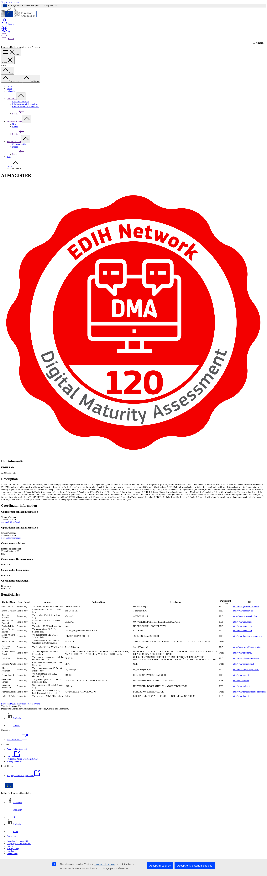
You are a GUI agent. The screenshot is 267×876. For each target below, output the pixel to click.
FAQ (9, 156)
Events (15, 126)
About (9, 88)
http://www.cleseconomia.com (246, 658)
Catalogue (11, 91)
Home (9, 86)
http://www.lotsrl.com (242, 630)
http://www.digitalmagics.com (246, 669)
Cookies (10, 846)
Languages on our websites (19, 843)
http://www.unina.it (241, 686)
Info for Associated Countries (25, 104)
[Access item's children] (21, 96)
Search (11, 38)
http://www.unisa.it (241, 680)
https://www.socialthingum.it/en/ (247, 647)
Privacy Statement (15, 761)
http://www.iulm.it (241, 696)
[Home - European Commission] (21, 17)
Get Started (12, 98)
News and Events (14, 121)
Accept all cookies (160, 865)
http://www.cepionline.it (243, 664)
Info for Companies (20, 101)
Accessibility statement (17, 749)
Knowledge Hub (19, 144)
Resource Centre (14, 141)
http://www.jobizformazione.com (247, 636)
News (14, 124)
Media (15, 147)
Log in (11, 24)
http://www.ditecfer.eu (242, 653)
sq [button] (9, 31)
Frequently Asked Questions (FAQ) (22, 759)
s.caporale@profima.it (10, 522)
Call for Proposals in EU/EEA (25, 106)
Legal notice (12, 851)
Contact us (11, 836)
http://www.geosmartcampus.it (246, 606)
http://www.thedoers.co (243, 611)
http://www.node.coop (242, 626)
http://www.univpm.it (242, 622)
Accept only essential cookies (194, 865)
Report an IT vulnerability (18, 841)
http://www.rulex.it (241, 675)
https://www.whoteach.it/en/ (245, 616)
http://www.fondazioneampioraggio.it (249, 692)
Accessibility (12, 853)
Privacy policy (13, 848)
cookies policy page (104, 864)
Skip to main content (10, 2)
